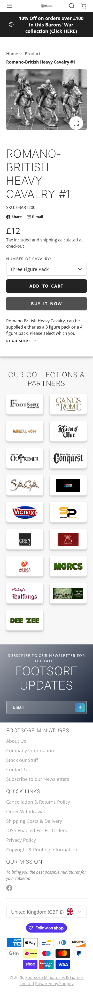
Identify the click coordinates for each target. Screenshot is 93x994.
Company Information (30, 750)
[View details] (24, 404)
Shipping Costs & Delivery (34, 821)
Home (12, 54)
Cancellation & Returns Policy (38, 802)
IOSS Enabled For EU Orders (36, 830)
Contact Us (18, 769)
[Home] (46, 6)
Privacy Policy (21, 840)
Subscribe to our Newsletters (37, 779)
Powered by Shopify (54, 983)
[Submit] (80, 707)
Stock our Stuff (22, 760)
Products (34, 54)
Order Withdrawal (25, 811)
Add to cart (46, 286)
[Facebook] (9, 888)
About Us (16, 741)
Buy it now (46, 304)
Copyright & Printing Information (41, 849)
